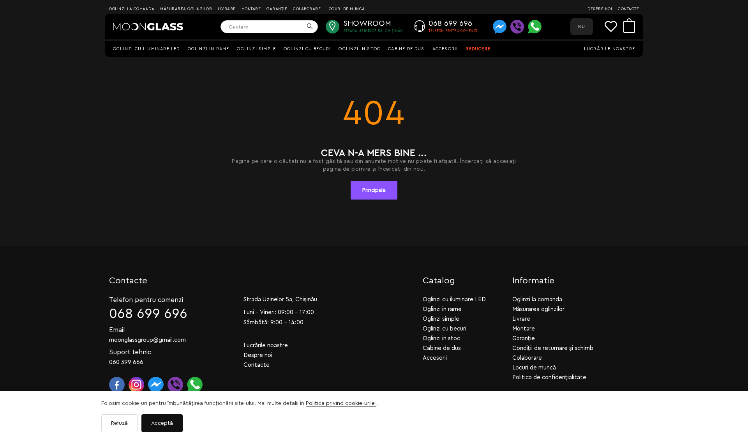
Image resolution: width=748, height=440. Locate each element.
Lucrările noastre (609, 49)
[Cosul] (629, 26)
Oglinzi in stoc (359, 49)
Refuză (119, 423)
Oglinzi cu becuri (307, 49)
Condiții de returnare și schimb (552, 348)
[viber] (517, 27)
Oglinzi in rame (208, 49)
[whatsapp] (535, 27)
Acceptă (162, 423)
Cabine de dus (406, 49)
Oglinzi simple (256, 49)
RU (581, 27)
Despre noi (599, 9)
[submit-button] (309, 26)
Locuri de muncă (345, 9)
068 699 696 (148, 314)
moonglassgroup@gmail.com (147, 340)
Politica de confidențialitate (549, 377)
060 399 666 (126, 362)
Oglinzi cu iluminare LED (146, 49)
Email (117, 330)
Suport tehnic (130, 352)
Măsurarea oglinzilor (186, 9)
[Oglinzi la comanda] (148, 27)
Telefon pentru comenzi (146, 300)
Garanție (276, 9)
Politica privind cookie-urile (341, 403)
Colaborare (307, 9)
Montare (251, 9)
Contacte (628, 9)
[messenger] (499, 27)
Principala (374, 190)
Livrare (227, 9)
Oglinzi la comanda (131, 9)
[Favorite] (614, 26)
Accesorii (445, 49)
